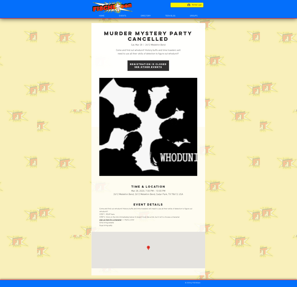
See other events (148, 67)
